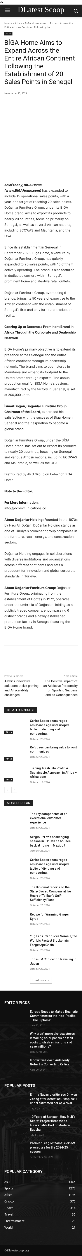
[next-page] (14, 790)
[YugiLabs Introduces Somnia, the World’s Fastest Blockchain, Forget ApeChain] (15, 941)
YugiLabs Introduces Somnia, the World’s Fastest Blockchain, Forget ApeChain (53, 940)
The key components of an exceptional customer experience (48, 818)
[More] (63, 104)
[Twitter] (32, 104)
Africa (18, 23)
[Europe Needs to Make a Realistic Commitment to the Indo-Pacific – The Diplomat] (15, 1017)
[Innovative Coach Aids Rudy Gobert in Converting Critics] (15, 1065)
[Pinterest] (42, 104)
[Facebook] (22, 104)
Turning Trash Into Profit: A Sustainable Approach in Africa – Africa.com (53, 772)
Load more (39, 980)
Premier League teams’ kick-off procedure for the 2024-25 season (52, 1147)
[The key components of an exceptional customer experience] (15, 819)
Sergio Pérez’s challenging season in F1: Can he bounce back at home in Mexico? (50, 841)
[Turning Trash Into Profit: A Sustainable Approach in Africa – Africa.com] (15, 773)
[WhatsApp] (52, 104)
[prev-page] (7, 790)
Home (8, 23)
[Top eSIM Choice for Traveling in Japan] (15, 965)
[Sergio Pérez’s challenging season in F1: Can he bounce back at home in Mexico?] (15, 842)
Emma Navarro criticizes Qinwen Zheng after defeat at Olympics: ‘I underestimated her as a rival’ (53, 1099)
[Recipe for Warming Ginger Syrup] (15, 920)
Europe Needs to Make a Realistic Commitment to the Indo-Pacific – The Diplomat (54, 1016)
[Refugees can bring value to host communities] (15, 753)
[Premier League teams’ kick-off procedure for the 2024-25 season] (15, 1148)
